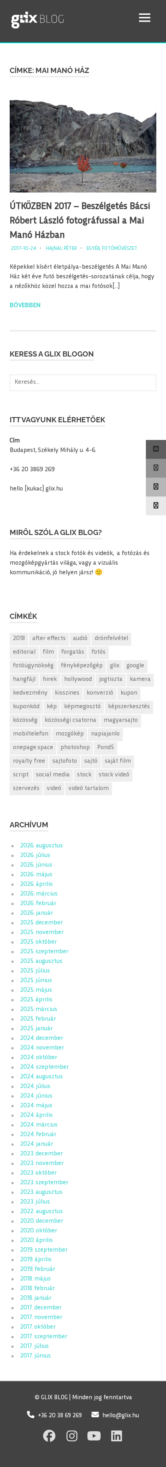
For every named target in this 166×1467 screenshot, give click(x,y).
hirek (50, 680)
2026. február (38, 904)
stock (84, 775)
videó (54, 789)
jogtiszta (110, 680)
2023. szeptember (44, 1183)
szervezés (26, 789)
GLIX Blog (58, 17)
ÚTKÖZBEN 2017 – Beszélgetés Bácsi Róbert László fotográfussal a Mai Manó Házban (80, 221)
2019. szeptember (44, 1250)
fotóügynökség (33, 666)
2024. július (35, 1087)
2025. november (42, 933)
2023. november (42, 1164)
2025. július (35, 971)
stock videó (114, 775)
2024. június (36, 1096)
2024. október (38, 1058)
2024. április (36, 1115)
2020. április (36, 1241)
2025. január (36, 1029)
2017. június (35, 1356)
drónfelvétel (111, 639)
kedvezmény (30, 693)
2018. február (37, 1289)
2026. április (36, 884)
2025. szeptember (44, 952)
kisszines (67, 693)
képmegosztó (82, 707)
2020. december (41, 1221)
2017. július (34, 1346)
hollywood (78, 680)
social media (53, 775)
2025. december (41, 923)
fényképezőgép (82, 666)
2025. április (36, 1000)
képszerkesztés (129, 707)
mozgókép (70, 734)
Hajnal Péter (61, 248)
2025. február (38, 1019)
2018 (19, 639)
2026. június (36, 865)
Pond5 (105, 748)
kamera (140, 680)
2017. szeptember (43, 1337)
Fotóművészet (119, 248)
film (48, 652)
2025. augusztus (41, 961)
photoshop (75, 748)
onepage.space (33, 748)
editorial (24, 652)
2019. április (36, 1260)
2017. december (41, 1308)
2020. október (38, 1231)
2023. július (35, 1202)
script (21, 775)
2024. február (38, 1135)
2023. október (38, 1173)
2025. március (38, 1010)
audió (80, 639)
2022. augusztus (41, 1212)
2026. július (35, 856)
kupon (128, 693)
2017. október (38, 1327)
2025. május (36, 990)
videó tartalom (88, 789)
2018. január (36, 1298)
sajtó (91, 761)
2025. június (36, 981)
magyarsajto (121, 720)
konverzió (100, 693)
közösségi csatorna (70, 720)
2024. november (42, 1048)
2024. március (39, 1125)
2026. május (36, 875)
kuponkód (26, 707)
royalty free (29, 761)
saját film (118, 761)
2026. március (39, 894)
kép (52, 707)
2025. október (38, 942)
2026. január (36, 913)
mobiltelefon (30, 734)
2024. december (41, 1038)
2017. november (41, 1318)
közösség (25, 720)
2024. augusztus (41, 1077)
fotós (98, 652)
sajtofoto (64, 761)
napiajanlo (105, 734)
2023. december (41, 1154)
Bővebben (25, 305)
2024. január (36, 1144)
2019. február (37, 1269)
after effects (49, 639)
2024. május (36, 1106)
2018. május (35, 1279)
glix (114, 666)
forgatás (72, 652)
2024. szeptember (44, 1067)
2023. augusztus (41, 1192)
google (135, 666)
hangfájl (24, 680)
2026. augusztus (41, 846)
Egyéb (93, 248)
